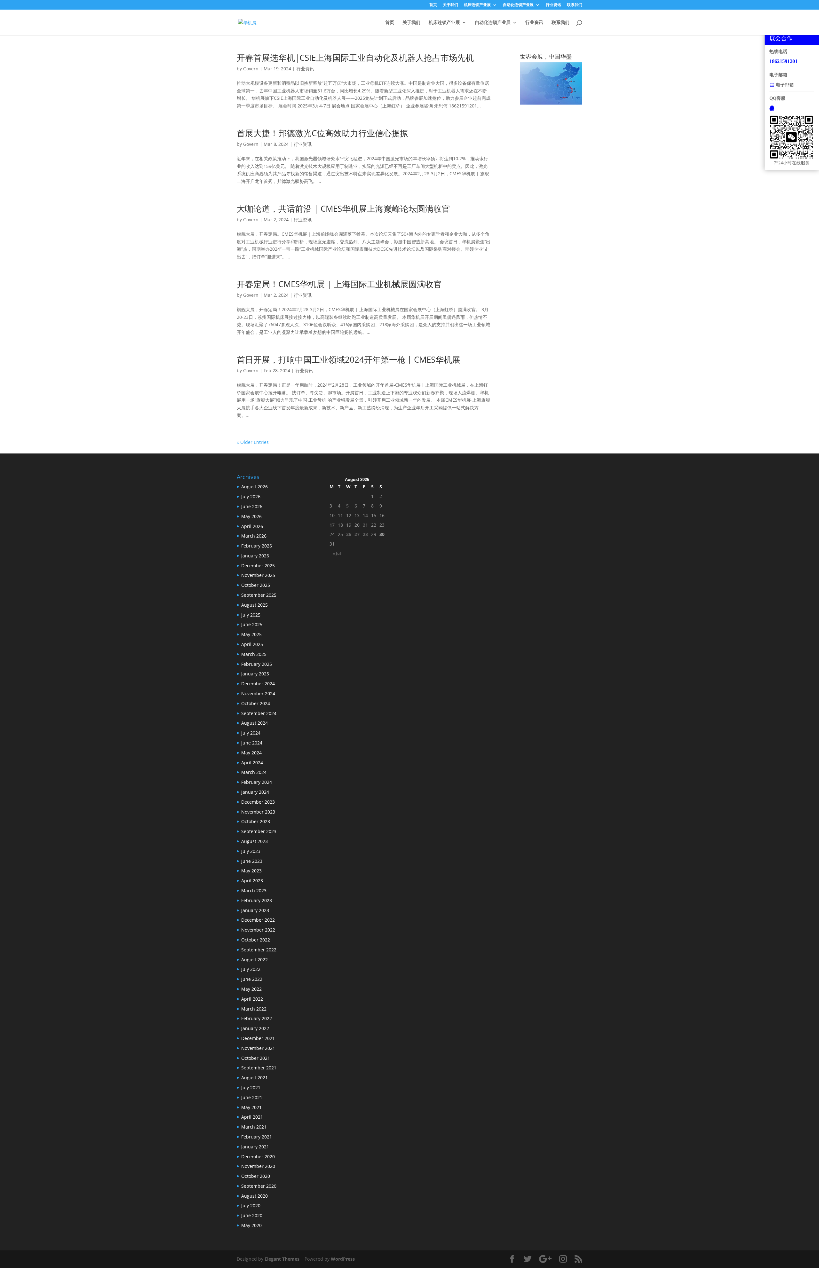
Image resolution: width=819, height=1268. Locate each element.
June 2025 (251, 624)
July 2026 (250, 496)
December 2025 (258, 566)
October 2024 (255, 703)
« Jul (337, 553)
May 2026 (251, 516)
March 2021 (253, 1127)
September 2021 (258, 1068)
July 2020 (250, 1205)
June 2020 (251, 1215)
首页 (433, 5)
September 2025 (258, 595)
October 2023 (255, 821)
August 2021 (254, 1078)
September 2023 (258, 831)
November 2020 (258, 1166)
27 (357, 534)
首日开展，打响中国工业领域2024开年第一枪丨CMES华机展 (348, 359)
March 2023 (253, 890)
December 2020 (258, 1157)
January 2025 (255, 674)
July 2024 (250, 733)
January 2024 (255, 792)
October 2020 (255, 1176)
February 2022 (256, 1018)
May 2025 (251, 634)
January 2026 (255, 556)
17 (332, 525)
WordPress (343, 1259)
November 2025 (258, 575)
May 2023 (251, 871)
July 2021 (250, 1087)
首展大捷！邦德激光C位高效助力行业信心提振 (322, 133)
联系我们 (574, 5)
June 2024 (251, 743)
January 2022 (255, 1028)
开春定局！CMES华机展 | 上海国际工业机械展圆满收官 (339, 284)
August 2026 (254, 487)
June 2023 (251, 861)
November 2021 (258, 1048)
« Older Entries (253, 442)
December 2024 (258, 684)
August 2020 (254, 1196)
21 (365, 525)
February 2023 (256, 900)
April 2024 (252, 763)
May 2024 (251, 753)
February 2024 (256, 782)
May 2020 (251, 1225)
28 (365, 534)
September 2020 (258, 1186)
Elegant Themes (282, 1259)
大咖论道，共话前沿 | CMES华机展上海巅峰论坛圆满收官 (343, 208)
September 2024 (258, 713)
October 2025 (255, 585)
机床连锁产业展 (477, 5)
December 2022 (258, 920)
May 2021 (251, 1107)
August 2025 (254, 605)
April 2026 (252, 526)
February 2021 (256, 1137)
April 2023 (252, 881)
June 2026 (251, 506)
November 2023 (258, 812)
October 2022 (255, 940)
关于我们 (450, 5)
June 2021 (251, 1097)
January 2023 (255, 910)
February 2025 (256, 664)
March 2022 (253, 1009)
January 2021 (255, 1147)
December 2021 (258, 1038)
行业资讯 (553, 5)
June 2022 (251, 979)
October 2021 (255, 1058)
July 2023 (250, 851)
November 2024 (258, 693)
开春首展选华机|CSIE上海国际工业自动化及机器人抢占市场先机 (355, 57)
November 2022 (258, 930)
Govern (250, 69)
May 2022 (251, 989)
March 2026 (253, 536)
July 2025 (250, 615)
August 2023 (254, 841)
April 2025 (252, 644)
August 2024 (254, 723)
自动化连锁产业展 (518, 5)
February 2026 (256, 546)
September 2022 (258, 950)
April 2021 (252, 1117)
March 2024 (253, 772)
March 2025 (253, 654)
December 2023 (258, 802)
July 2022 (250, 969)
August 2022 (254, 960)
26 (348, 534)
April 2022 (252, 999)
